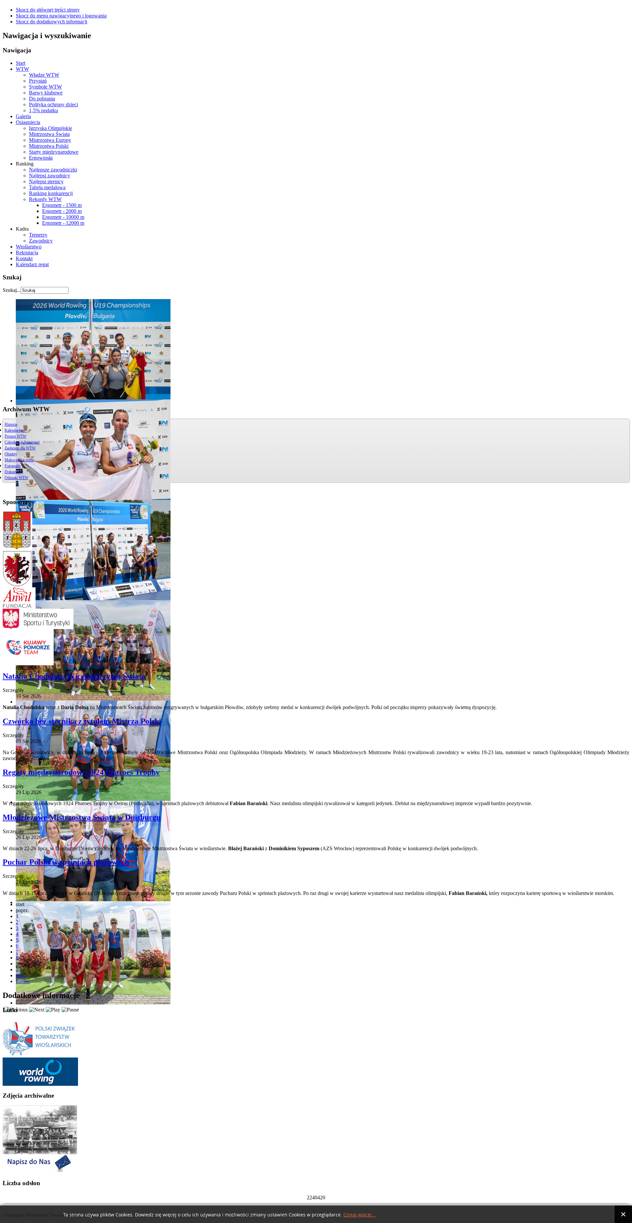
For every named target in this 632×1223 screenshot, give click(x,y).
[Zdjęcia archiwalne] (40, 1152)
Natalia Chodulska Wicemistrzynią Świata (74, 676)
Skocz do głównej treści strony (48, 10)
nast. (20, 975)
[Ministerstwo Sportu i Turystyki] (38, 627)
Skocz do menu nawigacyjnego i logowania (61, 15)
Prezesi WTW (15, 436)
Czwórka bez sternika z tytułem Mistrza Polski (82, 721)
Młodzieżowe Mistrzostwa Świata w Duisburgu (82, 817)
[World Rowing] (40, 1084)
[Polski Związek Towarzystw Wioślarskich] (40, 1055)
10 (18, 969)
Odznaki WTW (16, 477)
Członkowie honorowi (22, 442)
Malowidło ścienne (19, 460)
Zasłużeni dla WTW (20, 448)
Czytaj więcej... (359, 1215)
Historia (11, 424)
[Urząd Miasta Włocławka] (17, 547)
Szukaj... (12, 290)
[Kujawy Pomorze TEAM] (28, 663)
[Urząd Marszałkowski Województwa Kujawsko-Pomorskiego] (17, 585)
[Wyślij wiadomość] (38, 1171)
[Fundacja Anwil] (19, 607)
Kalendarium (15, 430)
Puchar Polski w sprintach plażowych (66, 862)
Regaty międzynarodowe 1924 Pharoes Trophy (81, 772)
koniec (23, 981)
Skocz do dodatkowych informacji (51, 21)
